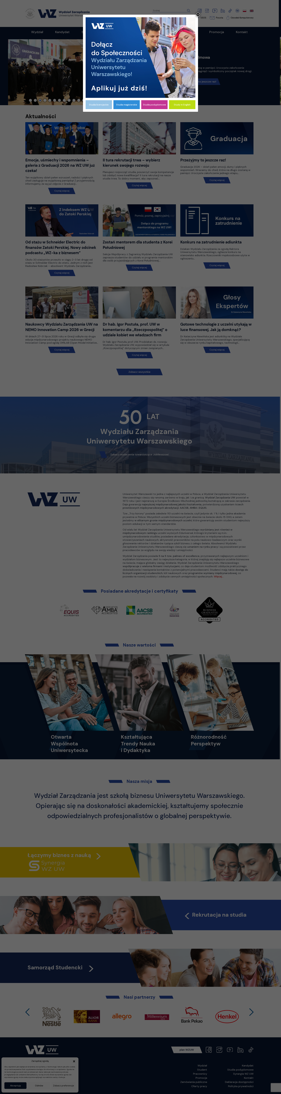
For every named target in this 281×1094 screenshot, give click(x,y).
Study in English (182, 104)
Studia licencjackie (99, 104)
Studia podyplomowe (154, 104)
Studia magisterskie (126, 104)
